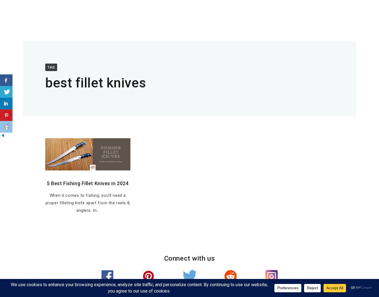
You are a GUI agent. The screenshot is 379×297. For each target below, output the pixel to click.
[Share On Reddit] (6, 127)
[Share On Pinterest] (6, 115)
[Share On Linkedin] (6, 103)
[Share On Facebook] (6, 80)
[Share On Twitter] (6, 92)
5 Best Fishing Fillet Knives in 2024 (87, 183)
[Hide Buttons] (3, 136)
